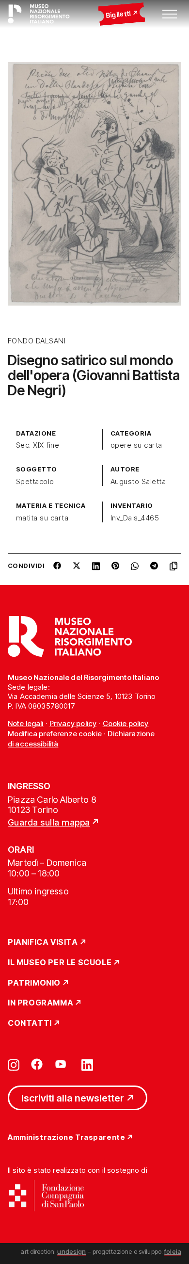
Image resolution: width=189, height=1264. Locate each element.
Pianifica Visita (43, 942)
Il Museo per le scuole (59, 962)
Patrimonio (34, 983)
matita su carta (42, 518)
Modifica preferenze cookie (55, 733)
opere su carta (136, 445)
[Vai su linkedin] (87, 1064)
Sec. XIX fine (37, 445)
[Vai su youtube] (62, 1064)
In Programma (40, 1003)
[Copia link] (175, 569)
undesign (71, 1251)
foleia (172, 1251)
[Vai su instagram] (13, 1064)
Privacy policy (72, 723)
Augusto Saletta (138, 481)
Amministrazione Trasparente (66, 1138)
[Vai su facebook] (37, 1064)
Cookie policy (126, 723)
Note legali (26, 723)
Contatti (30, 1023)
